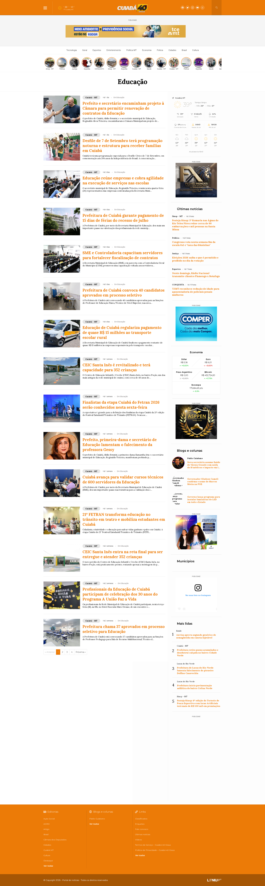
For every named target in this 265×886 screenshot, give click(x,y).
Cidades (172, 50)
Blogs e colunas (189, 451)
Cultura (195, 50)
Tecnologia (71, 50)
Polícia (160, 50)
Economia (146, 50)
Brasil (184, 50)
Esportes (97, 50)
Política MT (131, 50)
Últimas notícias (190, 209)
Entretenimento (114, 50)
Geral (84, 50)
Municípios (185, 561)
